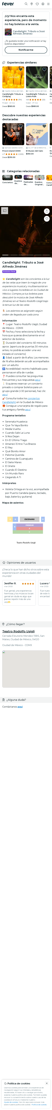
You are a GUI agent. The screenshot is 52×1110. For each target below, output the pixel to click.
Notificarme (26, 50)
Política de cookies (39, 1104)
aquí (37, 380)
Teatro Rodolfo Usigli (18, 631)
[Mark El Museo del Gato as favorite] (44, 126)
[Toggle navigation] (48, 4)
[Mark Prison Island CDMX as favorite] (21, 126)
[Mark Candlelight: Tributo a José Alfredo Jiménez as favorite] (47, 219)
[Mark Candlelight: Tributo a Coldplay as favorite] (21, 69)
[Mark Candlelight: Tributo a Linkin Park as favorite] (44, 69)
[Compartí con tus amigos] (47, 211)
